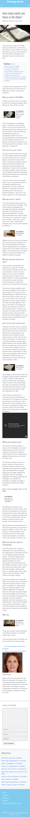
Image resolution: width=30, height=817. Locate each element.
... (3, 697)
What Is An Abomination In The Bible (13, 766)
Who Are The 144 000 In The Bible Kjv (14, 769)
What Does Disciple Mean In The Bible (14, 761)
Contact (4, 795)
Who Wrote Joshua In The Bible (12, 758)
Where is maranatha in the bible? (15, 651)
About (4, 792)
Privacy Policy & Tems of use (11, 803)
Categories (5, 798)
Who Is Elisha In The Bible (10, 779)
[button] (28, 5)
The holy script (15, 1)
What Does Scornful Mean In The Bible (14, 782)
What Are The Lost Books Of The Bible (14, 776)
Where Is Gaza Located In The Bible (13, 785)
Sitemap (5, 801)
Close (13, 64)
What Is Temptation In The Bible (12, 763)
